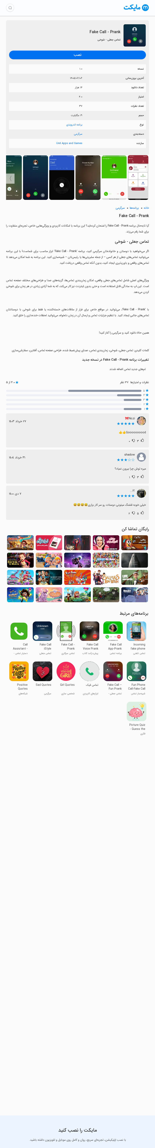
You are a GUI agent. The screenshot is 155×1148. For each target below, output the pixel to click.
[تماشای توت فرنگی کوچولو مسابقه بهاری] (20, 578)
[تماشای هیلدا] (134, 596)
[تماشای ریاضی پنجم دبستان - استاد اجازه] (49, 544)
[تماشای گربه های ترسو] (49, 578)
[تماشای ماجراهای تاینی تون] (77, 578)
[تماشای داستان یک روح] (134, 561)
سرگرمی (78, 134)
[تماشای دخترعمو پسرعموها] (20, 544)
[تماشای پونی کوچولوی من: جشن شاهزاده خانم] (49, 596)
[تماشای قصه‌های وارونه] (106, 596)
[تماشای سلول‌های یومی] (49, 561)
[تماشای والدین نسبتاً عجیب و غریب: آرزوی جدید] (20, 596)
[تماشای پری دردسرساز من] (77, 596)
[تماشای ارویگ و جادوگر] (20, 561)
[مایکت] (136, 11)
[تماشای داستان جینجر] (77, 544)
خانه (146, 208)
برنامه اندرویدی (74, 125)
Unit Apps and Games (69, 143)
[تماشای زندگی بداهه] (134, 578)
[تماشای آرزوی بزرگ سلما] (106, 578)
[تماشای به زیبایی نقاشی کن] (106, 561)
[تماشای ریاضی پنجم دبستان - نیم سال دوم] (134, 544)
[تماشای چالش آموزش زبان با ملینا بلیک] (106, 544)
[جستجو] (10, 8)
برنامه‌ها (134, 208)
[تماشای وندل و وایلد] (77, 561)
